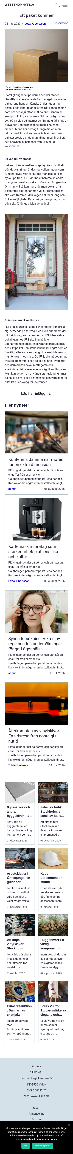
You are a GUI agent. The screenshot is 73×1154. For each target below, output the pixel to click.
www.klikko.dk (40, 1096)
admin (12, 488)
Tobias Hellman (18, 765)
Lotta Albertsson (35, 23)
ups (55, 99)
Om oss (36, 1119)
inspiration (61, 23)
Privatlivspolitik (43, 1145)
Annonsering (36, 1113)
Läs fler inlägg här (36, 393)
